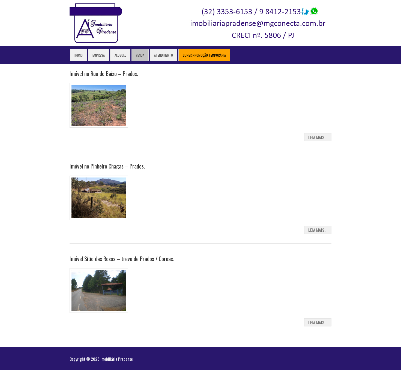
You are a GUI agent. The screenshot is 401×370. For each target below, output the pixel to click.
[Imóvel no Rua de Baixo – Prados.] (200, 105)
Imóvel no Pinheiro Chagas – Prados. (107, 166)
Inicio (78, 55)
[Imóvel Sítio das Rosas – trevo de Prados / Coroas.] (200, 290)
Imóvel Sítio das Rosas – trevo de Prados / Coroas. (122, 259)
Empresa (98, 55)
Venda (140, 55)
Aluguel (120, 55)
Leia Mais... (317, 137)
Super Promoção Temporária (204, 55)
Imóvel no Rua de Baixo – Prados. (104, 73)
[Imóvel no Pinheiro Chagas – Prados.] (200, 198)
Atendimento (163, 55)
